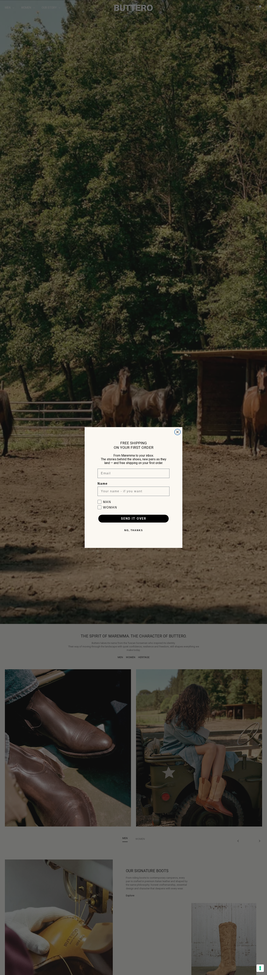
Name (103, 483)
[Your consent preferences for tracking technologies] (260, 968)
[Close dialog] (177, 432)
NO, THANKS (133, 530)
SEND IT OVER (133, 518)
